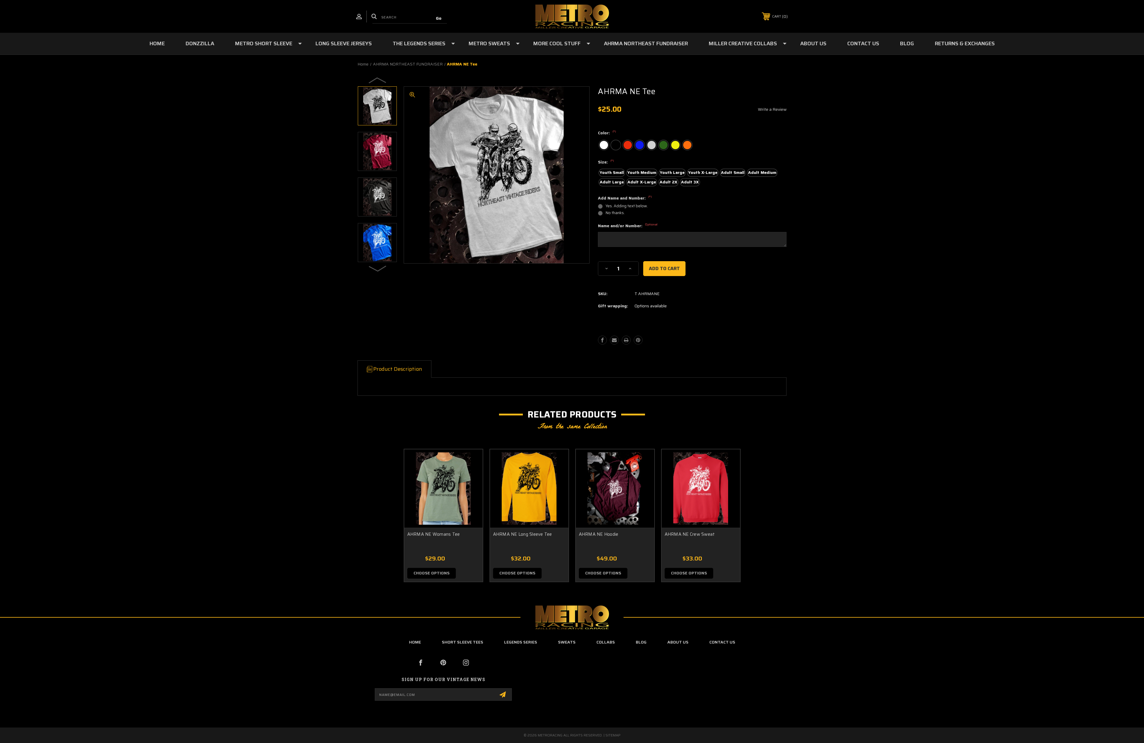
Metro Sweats (489, 43)
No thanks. (615, 213)
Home (157, 43)
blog (641, 642)
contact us (722, 642)
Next (378, 268)
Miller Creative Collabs (743, 43)
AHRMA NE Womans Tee (433, 534)
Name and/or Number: (628, 226)
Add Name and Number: (625, 198)
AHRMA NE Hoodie (598, 534)
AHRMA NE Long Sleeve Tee (522, 534)
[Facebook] (602, 340)
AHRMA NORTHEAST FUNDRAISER (646, 43)
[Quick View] (471, 461)
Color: (607, 133)
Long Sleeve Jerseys (343, 43)
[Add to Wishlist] (471, 477)
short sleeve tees (462, 642)
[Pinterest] (638, 340)
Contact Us (863, 43)
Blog (907, 43)
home (415, 642)
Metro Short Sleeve (263, 43)
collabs (605, 642)
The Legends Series (419, 43)
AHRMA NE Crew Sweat (690, 534)
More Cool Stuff (557, 43)
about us (677, 642)
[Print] (626, 340)
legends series (520, 642)
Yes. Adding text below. (627, 206)
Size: (606, 162)
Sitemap (613, 735)
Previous (378, 80)
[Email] (614, 340)
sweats (567, 642)
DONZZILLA (200, 43)
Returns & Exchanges (965, 43)
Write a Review (772, 109)
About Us (813, 43)
